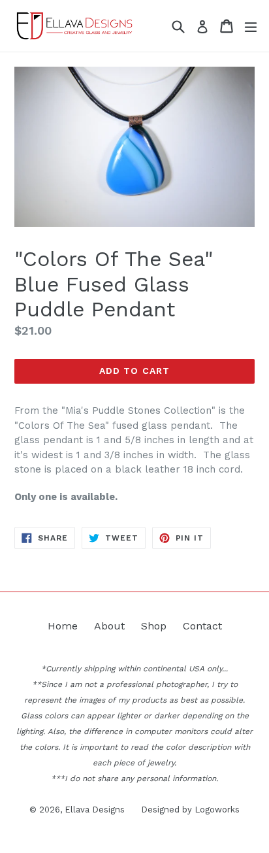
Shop (153, 626)
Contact (202, 626)
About (109, 626)
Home (63, 626)
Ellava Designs (95, 809)
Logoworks (217, 809)
